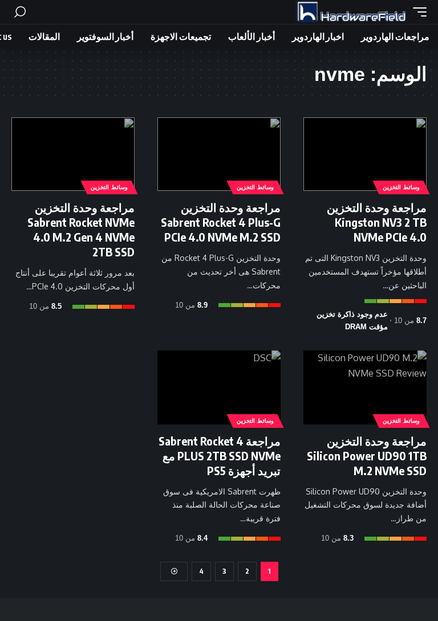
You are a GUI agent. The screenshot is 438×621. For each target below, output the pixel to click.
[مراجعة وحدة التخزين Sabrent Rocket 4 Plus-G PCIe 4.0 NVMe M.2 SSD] (219, 154)
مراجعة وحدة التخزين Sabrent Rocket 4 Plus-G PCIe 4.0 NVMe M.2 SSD (221, 222)
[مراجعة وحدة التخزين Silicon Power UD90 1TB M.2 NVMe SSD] (365, 387)
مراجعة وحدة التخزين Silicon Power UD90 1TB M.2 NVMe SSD (367, 455)
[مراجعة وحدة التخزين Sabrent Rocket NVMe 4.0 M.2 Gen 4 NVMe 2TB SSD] (73, 154)
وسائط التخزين (401, 187)
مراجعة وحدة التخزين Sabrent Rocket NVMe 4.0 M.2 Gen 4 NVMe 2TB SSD (81, 229)
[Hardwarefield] (351, 12)
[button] (417, 12)
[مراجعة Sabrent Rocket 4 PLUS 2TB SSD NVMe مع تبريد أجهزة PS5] (219, 387)
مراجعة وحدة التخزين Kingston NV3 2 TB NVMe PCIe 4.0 (377, 222)
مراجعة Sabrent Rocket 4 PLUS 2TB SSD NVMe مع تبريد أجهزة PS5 (220, 455)
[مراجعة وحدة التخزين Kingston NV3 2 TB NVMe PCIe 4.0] (365, 154)
